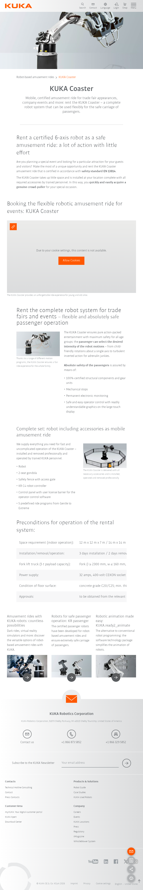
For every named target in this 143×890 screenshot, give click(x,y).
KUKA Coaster (67, 77)
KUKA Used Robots (83, 797)
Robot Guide (80, 787)
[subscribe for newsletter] (126, 763)
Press (76, 827)
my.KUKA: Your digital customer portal (23, 812)
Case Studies (80, 792)
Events (77, 817)
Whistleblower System (84, 841)
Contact (9, 792)
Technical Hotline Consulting (18, 787)
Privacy (86, 883)
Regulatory (79, 831)
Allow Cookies (71, 260)
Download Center (13, 822)
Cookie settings (103, 883)
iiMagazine (79, 836)
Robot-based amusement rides (35, 77)
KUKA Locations (81, 822)
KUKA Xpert (11, 817)
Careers (77, 812)
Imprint (74, 883)
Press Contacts (12, 797)
